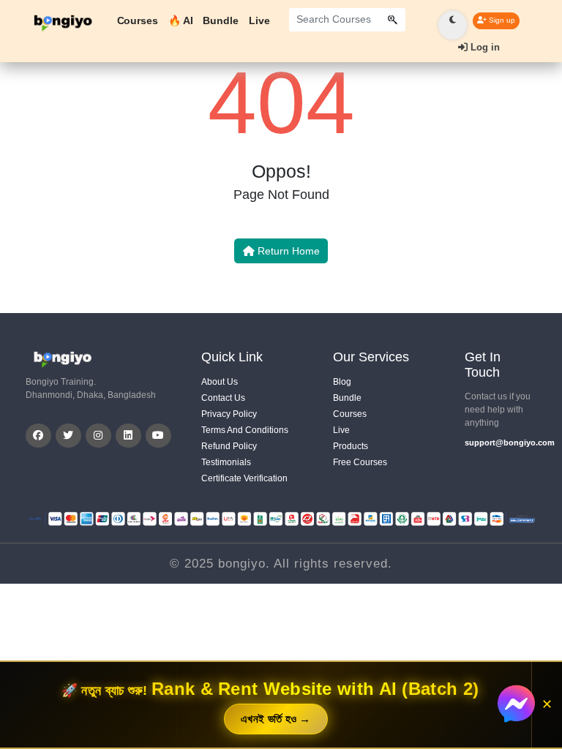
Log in (484, 47)
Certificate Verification (244, 478)
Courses (137, 20)
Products (350, 446)
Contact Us (223, 398)
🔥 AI (180, 20)
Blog (342, 382)
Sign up (501, 20)
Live (259, 20)
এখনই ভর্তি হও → (276, 718)
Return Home (287, 251)
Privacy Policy (229, 414)
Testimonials (226, 462)
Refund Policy (229, 446)
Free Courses (360, 462)
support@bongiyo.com (501, 442)
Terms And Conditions (244, 430)
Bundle (220, 20)
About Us (219, 382)
